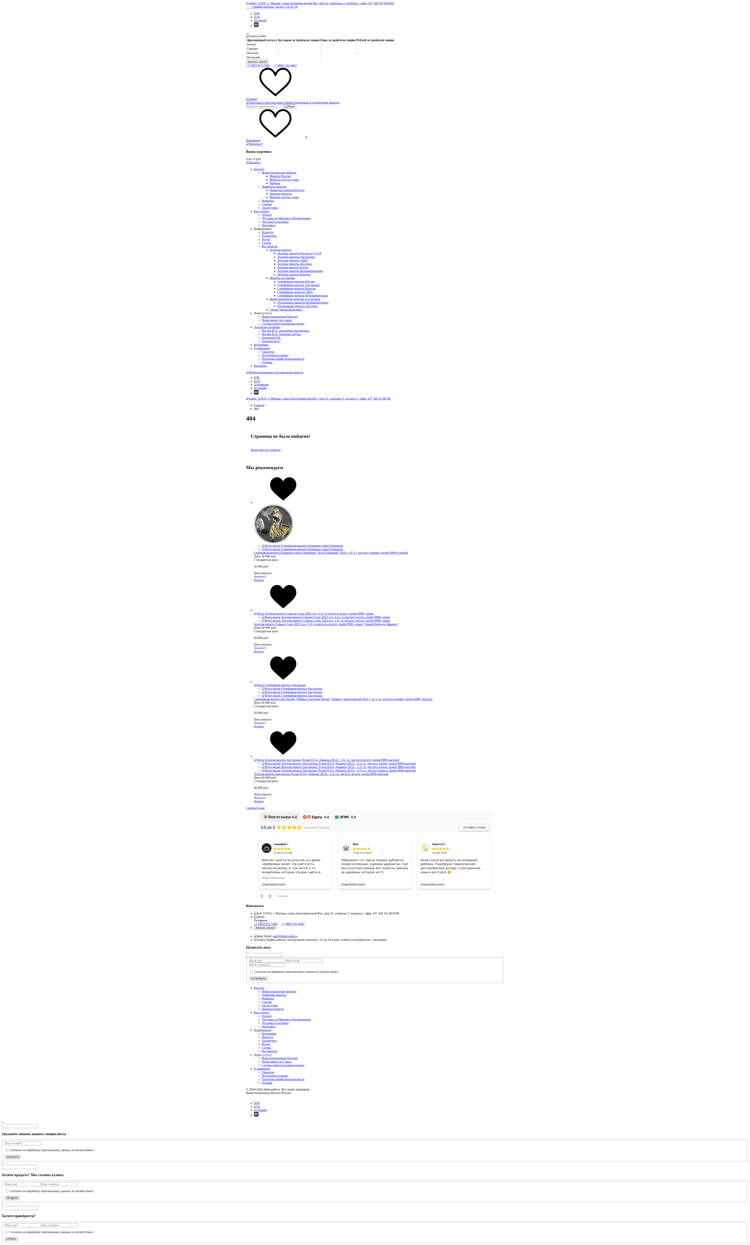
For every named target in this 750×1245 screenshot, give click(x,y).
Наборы (275, 183)
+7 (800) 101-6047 (285, 65)
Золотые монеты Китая (292, 267)
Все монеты (270, 246)
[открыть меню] (247, 33)
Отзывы (267, 362)
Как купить (261, 211)
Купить (259, 580)
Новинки (268, 200)
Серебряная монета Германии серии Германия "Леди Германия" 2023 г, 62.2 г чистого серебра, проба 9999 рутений (331, 552)
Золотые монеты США (292, 260)
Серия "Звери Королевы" (286, 309)
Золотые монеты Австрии (294, 264)
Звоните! (260, 576)
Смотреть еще (255, 808)
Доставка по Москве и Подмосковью (286, 218)
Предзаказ (268, 225)
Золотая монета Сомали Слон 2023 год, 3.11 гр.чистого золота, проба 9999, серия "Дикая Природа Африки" (326, 624)
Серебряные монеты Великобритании (302, 295)
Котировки (261, 344)
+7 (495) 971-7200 (258, 65)
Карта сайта (254, 1096)
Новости (267, 232)
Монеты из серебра (282, 278)
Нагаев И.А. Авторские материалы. (285, 330)
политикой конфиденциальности (362, 971)
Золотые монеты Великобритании (300, 271)
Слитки (267, 204)
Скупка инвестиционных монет (283, 323)
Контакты (260, 365)
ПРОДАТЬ (12, 1198)
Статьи (266, 243)
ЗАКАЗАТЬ (12, 1157)
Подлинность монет (275, 355)
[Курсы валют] (256, 36)
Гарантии (268, 351)
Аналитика (269, 235)
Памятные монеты (274, 186)
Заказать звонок (257, 61)
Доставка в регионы (275, 221)
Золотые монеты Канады (294, 274)
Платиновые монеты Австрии (297, 306)
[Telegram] (256, 13)
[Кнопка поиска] (289, 106)
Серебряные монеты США (295, 292)
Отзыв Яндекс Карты (274, 884)
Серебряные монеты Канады (296, 288)
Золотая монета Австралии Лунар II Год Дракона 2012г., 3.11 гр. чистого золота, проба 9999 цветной (321, 774)
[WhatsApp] (261, 384)
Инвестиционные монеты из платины (295, 299)
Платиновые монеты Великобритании (303, 302)
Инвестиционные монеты (279, 172)
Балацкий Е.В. (271, 337)
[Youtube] (260, 20)
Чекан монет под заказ (277, 320)
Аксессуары (270, 207)
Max (356, 844)
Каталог (259, 169)
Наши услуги (263, 1054)
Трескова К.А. (271, 341)
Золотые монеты (281, 250)
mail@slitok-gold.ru (285, 936)
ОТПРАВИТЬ (258, 978)
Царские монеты (281, 193)
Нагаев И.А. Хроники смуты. (281, 334)
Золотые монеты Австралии (296, 257)
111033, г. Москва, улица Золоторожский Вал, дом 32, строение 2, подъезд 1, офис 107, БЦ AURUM (323, 398)
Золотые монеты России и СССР (299, 253)
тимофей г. (281, 844)
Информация (262, 1030)
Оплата (266, 214)
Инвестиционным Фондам (279, 316)
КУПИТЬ (11, 1239)
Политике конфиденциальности (680, 1234)
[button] (262, 896)
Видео (266, 239)
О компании (262, 348)
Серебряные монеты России (296, 281)
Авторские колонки (267, 327)
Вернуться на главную (266, 450)
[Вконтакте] (257, 17)
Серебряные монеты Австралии (298, 285)
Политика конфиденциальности (283, 358)
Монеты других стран (284, 179)
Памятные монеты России (287, 190)
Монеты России (280, 176)
